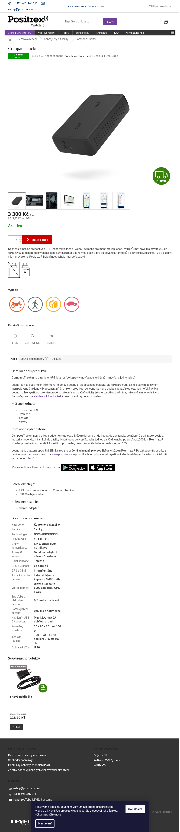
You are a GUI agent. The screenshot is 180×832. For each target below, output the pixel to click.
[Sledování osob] (35, 304)
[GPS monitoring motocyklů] (17, 304)
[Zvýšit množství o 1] (20, 238)
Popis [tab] (13, 358)
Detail (17, 726)
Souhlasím (135, 809)
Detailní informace (19, 325)
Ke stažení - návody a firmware (86, 6)
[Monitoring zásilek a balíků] (53, 304)
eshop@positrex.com (26, 788)
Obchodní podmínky (20, 760)
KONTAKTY (100, 765)
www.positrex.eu (62, 454)
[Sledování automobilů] (72, 304)
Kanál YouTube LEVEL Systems (32, 799)
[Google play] (74, 467)
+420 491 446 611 (24, 794)
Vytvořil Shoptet (161, 812)
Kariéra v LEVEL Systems (107, 760)
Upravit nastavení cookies (149, 822)
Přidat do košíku (40, 239)
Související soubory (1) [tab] (34, 358)
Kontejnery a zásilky (47, 524)
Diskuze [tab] (56, 358)
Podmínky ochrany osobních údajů (29, 765)
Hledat (109, 21)
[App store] (102, 467)
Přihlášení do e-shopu (160, 6)
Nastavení (45, 823)
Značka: (106, 56)
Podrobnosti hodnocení (78, 56)
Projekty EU (100, 755)
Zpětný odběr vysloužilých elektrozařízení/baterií (38, 770)
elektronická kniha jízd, (48, 396)
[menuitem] (19, 33)
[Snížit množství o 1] (20, 242)
